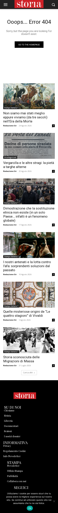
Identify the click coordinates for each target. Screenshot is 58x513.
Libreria (8, 420)
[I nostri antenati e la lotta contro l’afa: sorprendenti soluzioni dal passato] (29, 245)
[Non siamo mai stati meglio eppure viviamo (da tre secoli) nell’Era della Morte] (29, 96)
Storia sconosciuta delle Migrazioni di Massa (21, 359)
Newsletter (13, 465)
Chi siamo (9, 410)
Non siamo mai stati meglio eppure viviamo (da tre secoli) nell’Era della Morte (25, 117)
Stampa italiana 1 (11, 108)
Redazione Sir (10, 125)
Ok (29, 508)
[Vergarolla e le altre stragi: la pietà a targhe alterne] (29, 146)
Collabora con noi (16, 481)
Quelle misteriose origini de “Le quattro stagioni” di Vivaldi (26, 314)
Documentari (11, 426)
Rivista (7, 415)
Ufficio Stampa (15, 470)
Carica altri (28, 372)
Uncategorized (10, 157)
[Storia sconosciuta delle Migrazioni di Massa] (29, 340)
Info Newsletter (12, 456)
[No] (54, 501)
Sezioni (8, 431)
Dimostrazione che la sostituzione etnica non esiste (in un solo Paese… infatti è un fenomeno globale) (28, 214)
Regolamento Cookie (14, 451)
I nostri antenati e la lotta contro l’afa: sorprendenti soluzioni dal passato (27, 266)
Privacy (7, 445)
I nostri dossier (12, 436)
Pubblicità (12, 476)
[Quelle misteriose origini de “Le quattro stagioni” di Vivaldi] (29, 295)
